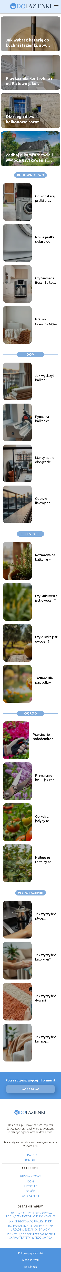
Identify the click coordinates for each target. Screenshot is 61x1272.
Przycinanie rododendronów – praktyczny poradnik (45, 737)
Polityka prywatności (30, 1253)
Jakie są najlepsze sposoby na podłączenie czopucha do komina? (30, 1215)
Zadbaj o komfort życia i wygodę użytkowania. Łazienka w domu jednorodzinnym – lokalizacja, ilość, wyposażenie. (29, 158)
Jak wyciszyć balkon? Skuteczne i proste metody (44, 378)
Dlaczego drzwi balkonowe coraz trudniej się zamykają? (27, 119)
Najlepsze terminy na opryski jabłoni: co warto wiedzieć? (46, 860)
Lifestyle (30, 534)
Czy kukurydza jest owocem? (46, 598)
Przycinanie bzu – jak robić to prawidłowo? (46, 778)
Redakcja (30, 1155)
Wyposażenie (30, 893)
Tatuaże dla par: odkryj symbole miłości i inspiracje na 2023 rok (44, 680)
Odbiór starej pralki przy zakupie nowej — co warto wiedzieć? (46, 198)
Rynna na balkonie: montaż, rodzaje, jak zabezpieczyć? (45, 419)
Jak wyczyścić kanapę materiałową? (45, 1039)
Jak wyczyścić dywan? (45, 998)
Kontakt (30, 1160)
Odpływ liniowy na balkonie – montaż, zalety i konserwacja (46, 501)
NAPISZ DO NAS (30, 1089)
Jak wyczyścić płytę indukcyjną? (45, 916)
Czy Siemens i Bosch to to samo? (45, 280)
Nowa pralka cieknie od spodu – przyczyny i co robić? (45, 239)
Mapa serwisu (30, 1259)
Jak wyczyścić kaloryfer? (45, 957)
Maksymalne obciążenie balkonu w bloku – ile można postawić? (44, 460)
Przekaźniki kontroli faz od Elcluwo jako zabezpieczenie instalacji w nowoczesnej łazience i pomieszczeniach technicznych (30, 81)
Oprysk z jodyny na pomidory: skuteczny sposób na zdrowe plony (45, 819)
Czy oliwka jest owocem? (46, 639)
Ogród (30, 713)
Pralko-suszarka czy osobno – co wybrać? (44, 321)
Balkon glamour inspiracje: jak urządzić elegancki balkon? (30, 1228)
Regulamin (30, 1266)
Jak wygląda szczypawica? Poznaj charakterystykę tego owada (30, 1236)
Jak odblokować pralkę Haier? (30, 1221)
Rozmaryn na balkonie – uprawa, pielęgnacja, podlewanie (45, 557)
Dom (30, 354)
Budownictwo (30, 175)
